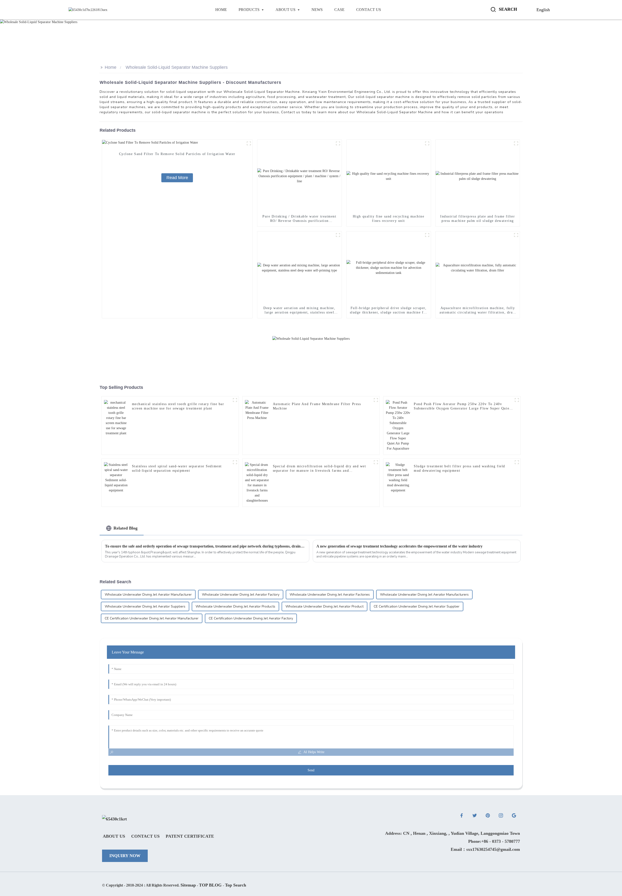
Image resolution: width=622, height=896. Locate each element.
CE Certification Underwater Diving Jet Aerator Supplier (416, 606)
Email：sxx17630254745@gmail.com (485, 849)
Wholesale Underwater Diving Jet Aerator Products (235, 606)
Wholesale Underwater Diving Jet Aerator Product (324, 606)
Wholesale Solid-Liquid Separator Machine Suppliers (177, 67)
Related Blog (125, 528)
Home (110, 67)
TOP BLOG (211, 885)
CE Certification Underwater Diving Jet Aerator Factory (251, 618)
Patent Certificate (190, 836)
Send (311, 770)
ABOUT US (114, 836)
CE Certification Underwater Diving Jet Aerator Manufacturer (152, 618)
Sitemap (188, 885)
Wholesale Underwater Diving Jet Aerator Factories (330, 594)
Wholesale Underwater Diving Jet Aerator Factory (240, 594)
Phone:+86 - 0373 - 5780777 (494, 841)
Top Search (235, 885)
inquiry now (124, 855)
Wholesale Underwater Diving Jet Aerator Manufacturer (148, 594)
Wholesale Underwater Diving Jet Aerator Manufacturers (424, 594)
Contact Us (145, 836)
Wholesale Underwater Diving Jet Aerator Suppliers (145, 606)
